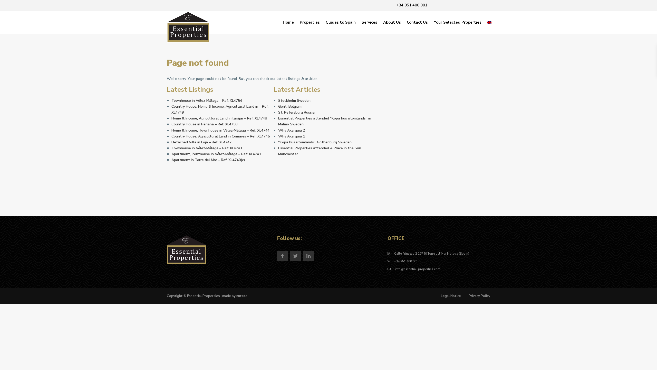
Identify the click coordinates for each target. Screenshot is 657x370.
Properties (310, 22)
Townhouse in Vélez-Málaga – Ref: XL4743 (206, 148)
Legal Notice (451, 296)
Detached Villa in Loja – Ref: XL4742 (201, 142)
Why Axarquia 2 (291, 130)
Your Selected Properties (457, 22)
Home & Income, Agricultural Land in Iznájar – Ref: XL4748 (219, 118)
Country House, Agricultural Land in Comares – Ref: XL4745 (220, 136)
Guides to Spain (341, 22)
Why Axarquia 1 (291, 136)
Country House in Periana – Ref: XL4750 (204, 124)
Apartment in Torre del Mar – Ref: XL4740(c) (208, 160)
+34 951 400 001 (406, 261)
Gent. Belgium (290, 106)
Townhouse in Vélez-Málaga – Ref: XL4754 (206, 100)
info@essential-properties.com (417, 269)
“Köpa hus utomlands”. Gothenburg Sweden (315, 142)
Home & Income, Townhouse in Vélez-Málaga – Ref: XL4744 (220, 130)
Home (288, 22)
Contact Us (417, 22)
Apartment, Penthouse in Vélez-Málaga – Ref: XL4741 (216, 154)
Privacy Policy (479, 296)
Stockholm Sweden (294, 100)
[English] (489, 22)
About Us (392, 22)
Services (369, 22)
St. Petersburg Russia (296, 112)
